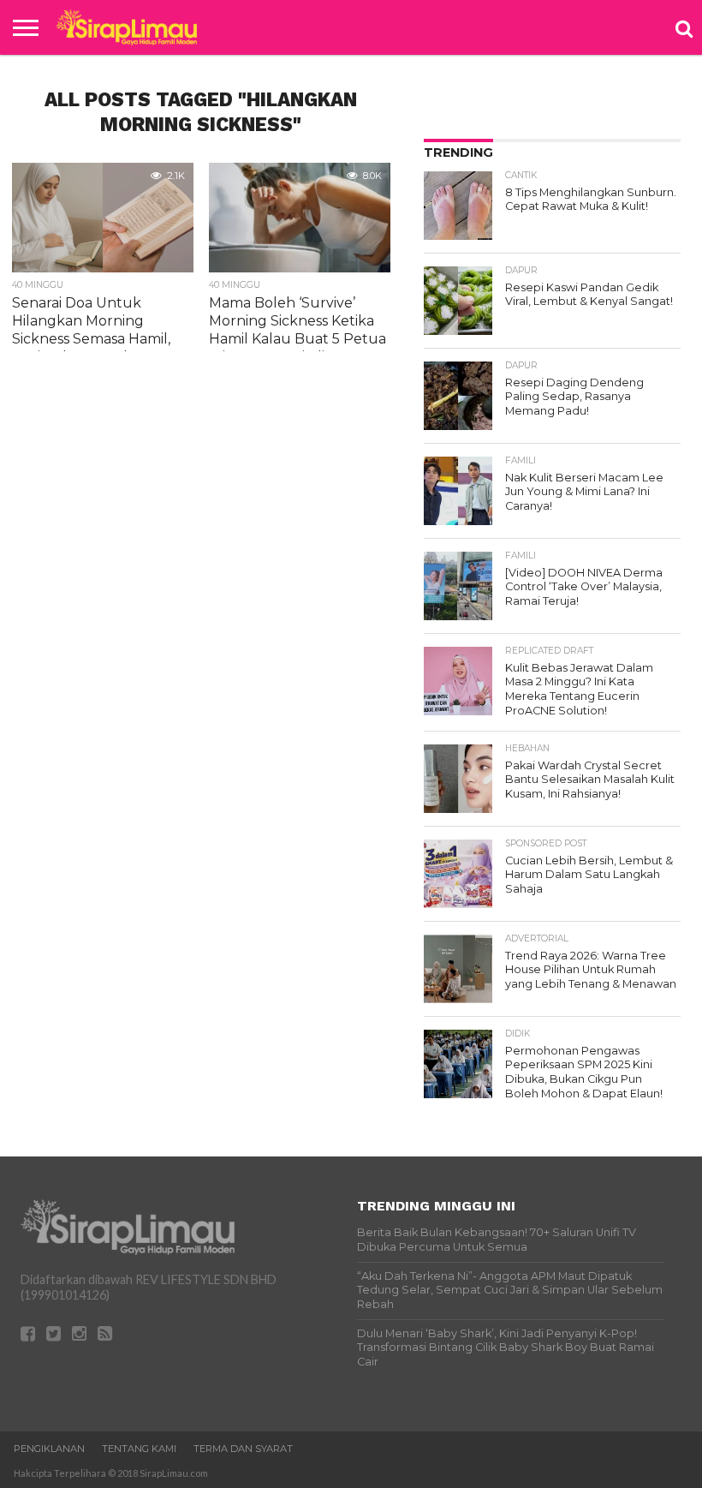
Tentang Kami (139, 1449)
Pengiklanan (49, 1449)
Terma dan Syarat (243, 1449)
